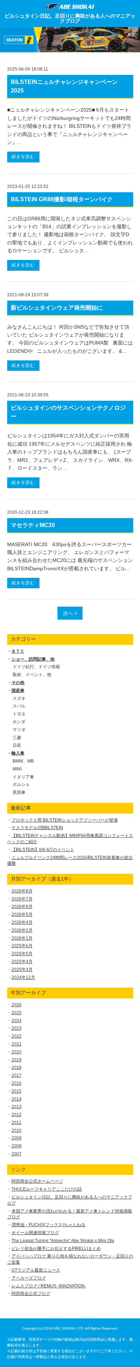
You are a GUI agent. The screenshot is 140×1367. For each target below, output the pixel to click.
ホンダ (19, 721)
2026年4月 (22, 922)
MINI (17, 769)
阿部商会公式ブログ (30, 1293)
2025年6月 (22, 945)
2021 (16, 1044)
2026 (16, 1004)
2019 (16, 1059)
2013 (16, 1106)
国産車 (17, 690)
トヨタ (19, 713)
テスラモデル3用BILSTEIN (37, 827)
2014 (16, 1099)
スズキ (19, 698)
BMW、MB (23, 761)
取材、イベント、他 (32, 674)
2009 (16, 1138)
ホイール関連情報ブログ (35, 1232)
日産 (17, 745)
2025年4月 (22, 961)
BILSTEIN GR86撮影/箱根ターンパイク (62, 199)
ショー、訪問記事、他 (33, 659)
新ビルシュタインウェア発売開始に (57, 308)
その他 (17, 682)
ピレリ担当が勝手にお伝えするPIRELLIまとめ (56, 1248)
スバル (19, 706)
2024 (16, 1020)
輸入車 (17, 753)
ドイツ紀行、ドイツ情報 (36, 666)
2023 (16, 1028)
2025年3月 (22, 969)
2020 (16, 1052)
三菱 (17, 737)
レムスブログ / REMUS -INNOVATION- (48, 1286)
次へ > (70, 613)
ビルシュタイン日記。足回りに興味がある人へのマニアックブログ (70, 18)
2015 (16, 1091)
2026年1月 (22, 938)
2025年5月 (22, 953)
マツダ (19, 729)
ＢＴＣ (17, 651)
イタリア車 (23, 776)
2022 (16, 1036)
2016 (16, 1083)
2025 (16, 1012)
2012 (16, 1114)
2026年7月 (22, 898)
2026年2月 (22, 930)
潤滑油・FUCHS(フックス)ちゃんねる (48, 1224)
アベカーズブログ (28, 1278)
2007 (16, 1153)
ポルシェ (21, 784)
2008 (16, 1145)
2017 (16, 1075)
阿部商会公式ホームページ (37, 1181)
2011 (16, 1122)
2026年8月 (22, 891)
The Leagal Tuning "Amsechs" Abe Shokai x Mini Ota (62, 1240)
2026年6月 (22, 906)
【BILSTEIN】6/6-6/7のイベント (42, 849)
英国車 (19, 792)
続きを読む (23, 156)
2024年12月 (23, 977)
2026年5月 (22, 914)
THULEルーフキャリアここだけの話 (46, 1189)
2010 (16, 1130)
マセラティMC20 (33, 525)
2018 (16, 1067)
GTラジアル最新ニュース (35, 1270)
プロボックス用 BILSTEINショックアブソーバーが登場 (64, 820)
